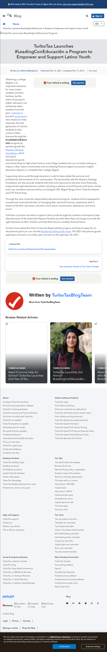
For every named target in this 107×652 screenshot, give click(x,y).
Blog (68, 596)
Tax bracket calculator (64, 526)
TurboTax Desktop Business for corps (19, 484)
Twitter (86, 603)
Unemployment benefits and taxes (18, 438)
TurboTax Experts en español (16, 424)
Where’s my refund (11, 526)
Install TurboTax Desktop (14, 473)
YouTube (67, 603)
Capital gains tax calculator (67, 544)
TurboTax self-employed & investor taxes (73, 413)
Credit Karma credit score (66, 583)
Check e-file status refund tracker (69, 530)
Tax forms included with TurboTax (18, 416)
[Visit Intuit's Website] (28, 596)
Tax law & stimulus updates (15, 431)
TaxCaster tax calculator (65, 523)
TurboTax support (11, 519)
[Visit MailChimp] (47, 605)
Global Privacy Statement (60, 637)
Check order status (11, 477)
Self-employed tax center (14, 427)
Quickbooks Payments (65, 572)
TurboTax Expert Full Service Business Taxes (74, 431)
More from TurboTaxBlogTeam (44, 302)
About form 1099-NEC (65, 484)
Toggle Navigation (4, 16)
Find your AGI (61, 509)
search (87, 16)
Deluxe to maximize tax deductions (70, 409)
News (16, 24)
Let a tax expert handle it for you (78, 4)
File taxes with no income (66, 480)
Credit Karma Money (12, 449)
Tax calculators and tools (66, 519)
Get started (78, 82)
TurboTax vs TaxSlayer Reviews (16, 576)
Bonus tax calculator (64, 548)
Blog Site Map (28, 628)
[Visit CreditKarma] (34, 605)
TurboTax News (16, 368)
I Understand (64, 647)
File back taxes (61, 506)
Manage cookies (10, 628)
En (97, 23)
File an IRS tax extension (13, 530)
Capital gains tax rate (64, 502)
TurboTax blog (9, 565)
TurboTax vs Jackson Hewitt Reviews (19, 583)
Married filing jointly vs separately (70, 469)
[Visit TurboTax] (8, 605)
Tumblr (98, 603)
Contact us (7, 523)
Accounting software (64, 565)
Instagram (92, 603)
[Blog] (4, 24)
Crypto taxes (60, 488)
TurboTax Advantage (12, 480)
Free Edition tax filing (64, 405)
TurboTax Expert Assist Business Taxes (72, 435)
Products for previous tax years (16, 488)
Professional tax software (66, 576)
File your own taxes (11, 442)
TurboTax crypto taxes (12, 445)
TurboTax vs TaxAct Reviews (15, 579)
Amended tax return (64, 498)
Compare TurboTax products (15, 402)
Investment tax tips (11, 453)
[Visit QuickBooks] (20, 605)
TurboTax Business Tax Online (68, 438)
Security (26, 621)
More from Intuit (62, 587)
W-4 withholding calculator (67, 533)
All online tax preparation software (18, 405)
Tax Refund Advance (12, 435)
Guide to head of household (67, 473)
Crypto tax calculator (64, 541)
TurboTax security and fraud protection (20, 413)
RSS (73, 603)
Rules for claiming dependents (68, 477)
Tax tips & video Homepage (67, 462)
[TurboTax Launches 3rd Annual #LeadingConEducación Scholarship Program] (71, 352)
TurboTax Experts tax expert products (71, 420)
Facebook (79, 603)
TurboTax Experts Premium (67, 424)
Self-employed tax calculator (67, 537)
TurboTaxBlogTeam (29, 71)
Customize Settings (93, 647)
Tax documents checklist (65, 552)
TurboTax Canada (62, 561)
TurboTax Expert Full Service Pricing (71, 427)
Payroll (58, 568)
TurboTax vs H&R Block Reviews (17, 572)
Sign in (98, 16)
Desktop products (11, 466)
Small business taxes (64, 495)
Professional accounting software (69, 579)
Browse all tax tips (63, 466)
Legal (5, 621)
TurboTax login (61, 402)
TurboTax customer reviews (15, 561)
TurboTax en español (12, 420)
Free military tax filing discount (68, 416)
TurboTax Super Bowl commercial (18, 568)
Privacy (15, 621)
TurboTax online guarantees (15, 409)
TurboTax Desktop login (13, 462)
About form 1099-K (63, 491)
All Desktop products (12, 469)
